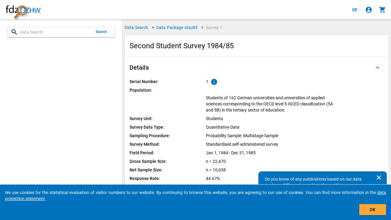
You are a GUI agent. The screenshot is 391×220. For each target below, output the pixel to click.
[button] (257, 67)
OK (372, 209)
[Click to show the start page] (23, 10)
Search (101, 32)
